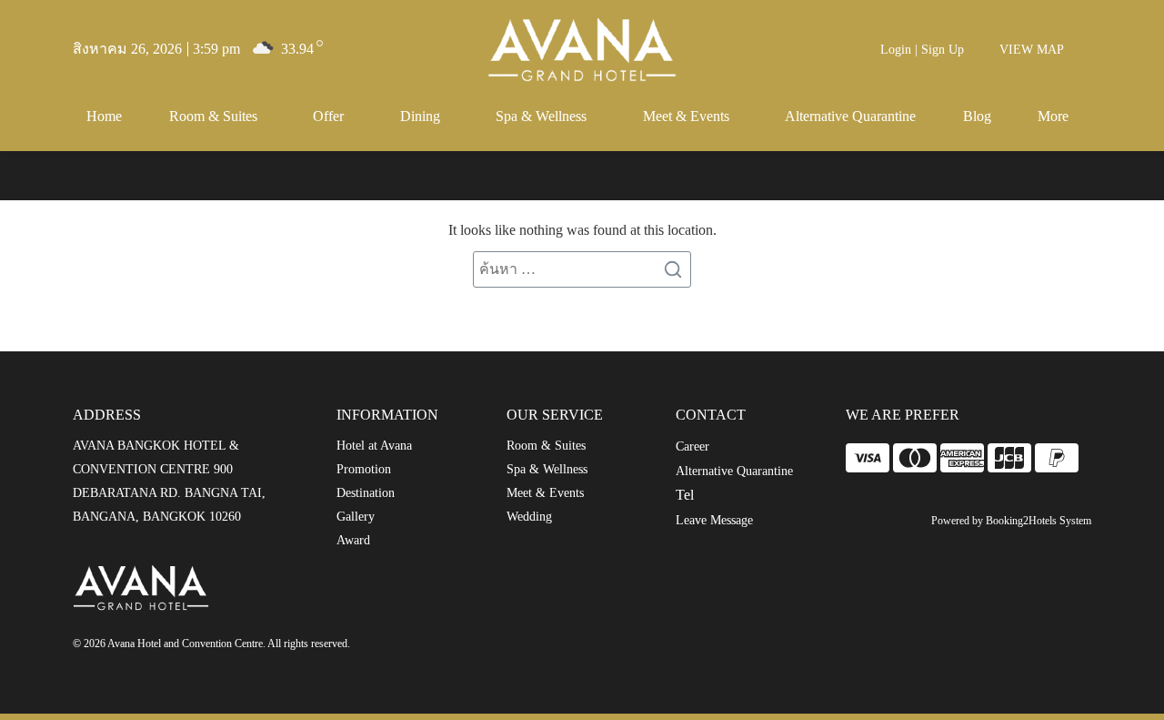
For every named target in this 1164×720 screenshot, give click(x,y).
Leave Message (714, 520)
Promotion (363, 469)
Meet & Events (686, 116)
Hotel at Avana (374, 445)
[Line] (549, 646)
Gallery (355, 516)
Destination (365, 493)
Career (692, 446)
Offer (328, 116)
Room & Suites (213, 116)
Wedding (529, 516)
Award (353, 540)
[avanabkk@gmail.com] (442, 646)
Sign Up (942, 49)
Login (895, 49)
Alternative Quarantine (850, 116)
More (1053, 116)
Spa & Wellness (541, 116)
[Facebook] (480, 646)
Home (104, 116)
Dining (420, 116)
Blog (977, 116)
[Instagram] (518, 646)
